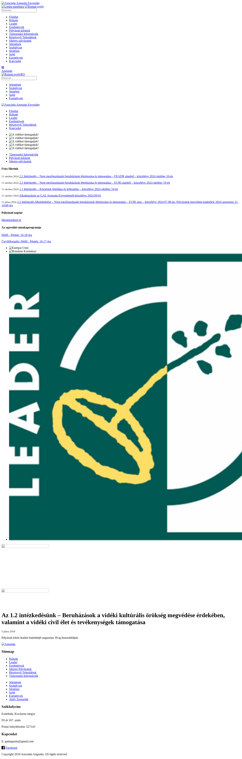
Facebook (11, 747)
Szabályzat (15, 47)
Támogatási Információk (23, 33)
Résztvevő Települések (22, 37)
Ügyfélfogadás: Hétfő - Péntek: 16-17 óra (26, 241)
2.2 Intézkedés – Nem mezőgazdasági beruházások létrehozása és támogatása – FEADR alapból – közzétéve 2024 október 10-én (96, 176)
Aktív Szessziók (18, 699)
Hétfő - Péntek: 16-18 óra (17, 235)
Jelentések (15, 44)
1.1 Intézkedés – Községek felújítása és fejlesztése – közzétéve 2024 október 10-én (68, 189)
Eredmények (16, 27)
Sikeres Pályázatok (20, 669)
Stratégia (14, 50)
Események (16, 57)
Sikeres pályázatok (20, 40)
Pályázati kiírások (19, 30)
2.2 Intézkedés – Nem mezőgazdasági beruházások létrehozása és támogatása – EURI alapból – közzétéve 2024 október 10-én (94, 182)
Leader (13, 23)
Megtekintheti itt (11, 220)
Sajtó (12, 54)
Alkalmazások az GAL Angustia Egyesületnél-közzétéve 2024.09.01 (60, 195)
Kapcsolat (15, 61)
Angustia (7, 71)
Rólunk (13, 20)
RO (23, 74)
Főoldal (13, 17)
